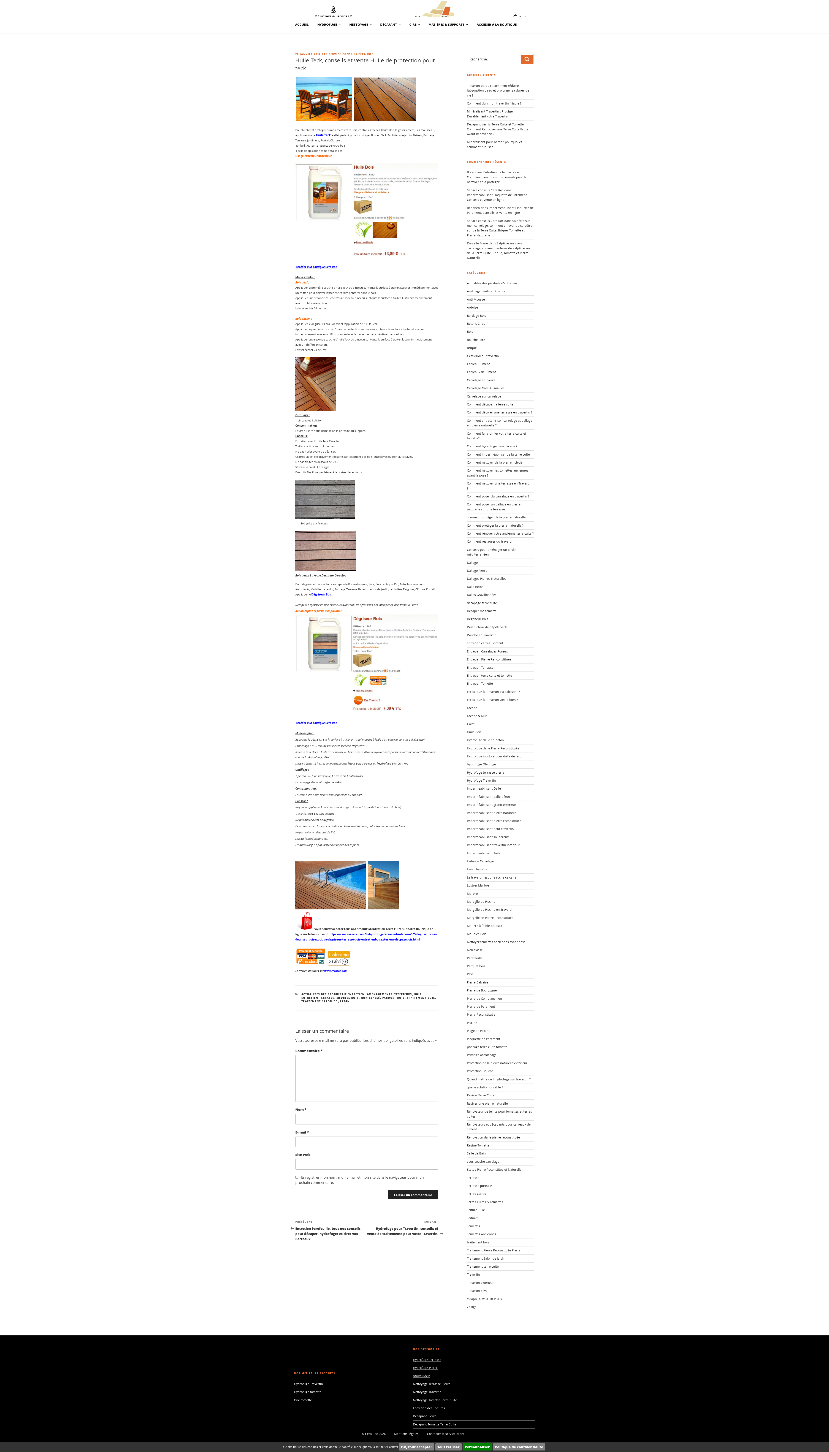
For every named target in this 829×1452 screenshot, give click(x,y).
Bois (418, 994)
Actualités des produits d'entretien (333, 994)
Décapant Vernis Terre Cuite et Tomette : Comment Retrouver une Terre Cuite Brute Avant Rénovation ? (497, 129)
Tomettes (473, 1226)
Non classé (370, 997)
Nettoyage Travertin (427, 1392)
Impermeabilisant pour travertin (490, 829)
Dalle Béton (475, 587)
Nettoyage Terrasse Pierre (431, 1384)
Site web (302, 1154)
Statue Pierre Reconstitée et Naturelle (494, 1169)
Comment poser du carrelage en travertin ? (498, 496)
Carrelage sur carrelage (484, 396)
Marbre (472, 893)
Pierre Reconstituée (481, 1014)
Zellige (471, 1307)
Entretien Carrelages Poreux (487, 651)
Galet (471, 724)
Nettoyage (358, 24)
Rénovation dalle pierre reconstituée (493, 1137)
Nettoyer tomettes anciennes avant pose (496, 942)
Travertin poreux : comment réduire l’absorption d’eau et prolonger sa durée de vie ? (498, 90)
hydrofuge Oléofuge (481, 764)
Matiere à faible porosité (485, 926)
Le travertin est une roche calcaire (491, 877)
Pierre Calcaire (477, 982)
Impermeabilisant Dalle (484, 788)
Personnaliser (477, 1446)
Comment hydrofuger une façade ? (492, 446)
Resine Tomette (478, 1145)
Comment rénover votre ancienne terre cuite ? (500, 533)
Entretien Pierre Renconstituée (489, 659)
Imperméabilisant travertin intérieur (493, 845)
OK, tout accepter (416, 1446)
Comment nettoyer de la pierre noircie (494, 462)
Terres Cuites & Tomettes (485, 1202)
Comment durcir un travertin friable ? (494, 103)
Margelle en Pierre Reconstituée (490, 918)
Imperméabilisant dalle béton (488, 797)
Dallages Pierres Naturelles (486, 578)
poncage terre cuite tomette (487, 1047)
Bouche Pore (476, 340)
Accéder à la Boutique (497, 24)
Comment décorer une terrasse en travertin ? (499, 412)
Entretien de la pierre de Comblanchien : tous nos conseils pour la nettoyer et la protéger (497, 177)
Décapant (388, 24)
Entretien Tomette (480, 683)
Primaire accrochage (482, 1055)
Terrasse (473, 1178)
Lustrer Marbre (478, 885)
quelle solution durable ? (485, 1087)
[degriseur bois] (366, 712)
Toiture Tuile (476, 1210)
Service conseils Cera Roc (351, 54)
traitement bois (421, 997)
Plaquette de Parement (483, 1039)
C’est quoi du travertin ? (484, 356)
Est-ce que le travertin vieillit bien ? (492, 700)
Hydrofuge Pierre (425, 1368)
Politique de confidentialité (519, 1446)
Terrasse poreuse (479, 1186)
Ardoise (472, 307)
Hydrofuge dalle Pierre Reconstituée (493, 748)
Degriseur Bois (477, 619)
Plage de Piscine (478, 1031)
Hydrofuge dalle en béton (485, 740)
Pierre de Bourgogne (482, 990)
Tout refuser (448, 1446)
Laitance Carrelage (480, 861)
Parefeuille (475, 958)
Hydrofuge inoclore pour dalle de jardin (495, 756)
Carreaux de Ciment (481, 372)
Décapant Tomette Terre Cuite (434, 1424)
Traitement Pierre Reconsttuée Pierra (493, 1250)
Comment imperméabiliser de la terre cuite (498, 454)
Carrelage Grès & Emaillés (486, 388)
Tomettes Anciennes (481, 1234)
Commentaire (309, 1050)
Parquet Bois (393, 997)
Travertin (473, 1274)
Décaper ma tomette (482, 611)
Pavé (470, 974)
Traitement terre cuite (483, 1266)
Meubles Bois (348, 997)
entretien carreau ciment (485, 643)
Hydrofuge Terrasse (427, 1360)
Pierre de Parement (481, 1006)
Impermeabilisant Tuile (483, 853)
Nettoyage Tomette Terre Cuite (435, 1400)
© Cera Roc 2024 (374, 1434)
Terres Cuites (476, 1194)
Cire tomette (303, 1400)
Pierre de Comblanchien (484, 998)
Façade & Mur (477, 716)
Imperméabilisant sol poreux (488, 837)
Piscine (472, 1023)
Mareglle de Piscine (481, 901)
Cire (412, 24)
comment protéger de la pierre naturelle (496, 517)
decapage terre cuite (482, 603)
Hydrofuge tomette (307, 1392)
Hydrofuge (327, 24)
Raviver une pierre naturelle (487, 1103)
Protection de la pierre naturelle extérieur (497, 1063)
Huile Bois (474, 732)
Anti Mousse (476, 299)
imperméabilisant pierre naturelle (491, 813)
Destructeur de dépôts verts (487, 627)
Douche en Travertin (481, 635)
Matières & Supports (446, 24)
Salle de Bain (476, 1153)
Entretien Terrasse (317, 997)
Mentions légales (406, 1434)
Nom (301, 1109)
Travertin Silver (478, 1291)
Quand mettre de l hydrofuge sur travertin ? (499, 1079)
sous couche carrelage (483, 1161)
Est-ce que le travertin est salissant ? (493, 692)
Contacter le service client (445, 1434)
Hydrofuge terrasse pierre (486, 772)
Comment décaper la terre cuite (490, 404)
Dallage (472, 563)
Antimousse (421, 1376)
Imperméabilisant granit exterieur (491, 805)
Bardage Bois (476, 316)
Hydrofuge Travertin (481, 780)
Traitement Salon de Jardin (325, 1001)
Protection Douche (480, 1071)
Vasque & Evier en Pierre (485, 1299)
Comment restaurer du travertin (490, 541)
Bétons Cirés (476, 323)
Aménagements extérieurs (389, 994)
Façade (472, 708)
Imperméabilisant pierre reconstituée (494, 821)
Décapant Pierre (424, 1416)
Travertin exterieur (480, 1283)
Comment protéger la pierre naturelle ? (495, 525)
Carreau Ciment (478, 364)
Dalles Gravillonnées (482, 595)
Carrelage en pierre (481, 380)
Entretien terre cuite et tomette (489, 675)
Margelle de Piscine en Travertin (490, 909)
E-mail (302, 1132)
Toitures (473, 1218)
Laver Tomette (477, 869)
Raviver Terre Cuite (480, 1095)
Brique (472, 348)
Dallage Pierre (477, 570)
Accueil (302, 24)
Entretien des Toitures (429, 1408)
